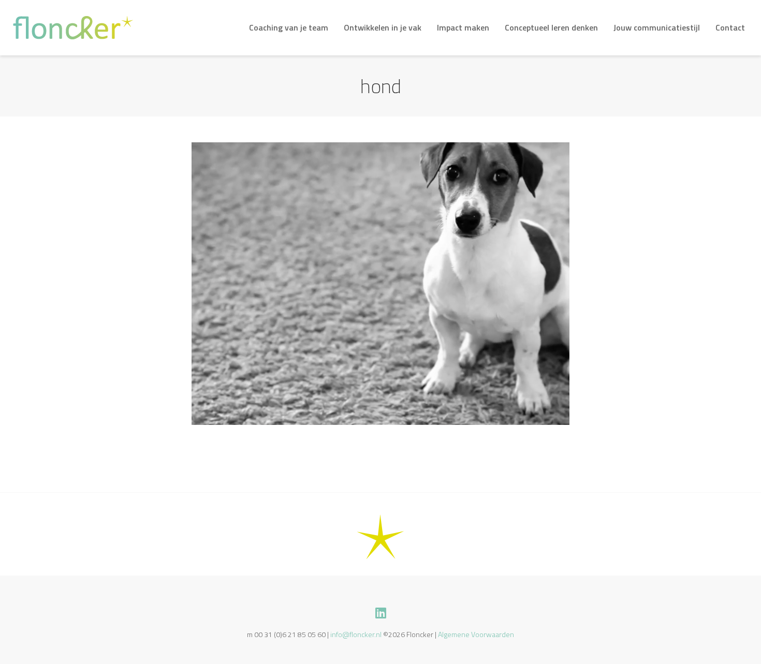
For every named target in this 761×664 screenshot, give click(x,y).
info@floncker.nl (356, 634)
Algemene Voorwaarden (476, 634)
